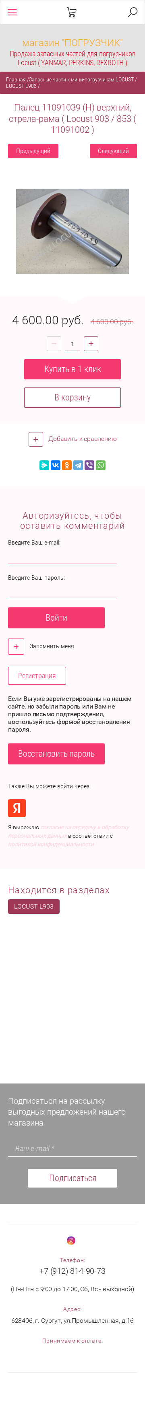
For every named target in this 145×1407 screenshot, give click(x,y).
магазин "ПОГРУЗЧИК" (72, 43)
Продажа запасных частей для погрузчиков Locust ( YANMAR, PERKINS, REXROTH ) (73, 58)
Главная (16, 79)
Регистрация (37, 675)
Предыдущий (33, 151)
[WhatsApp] (101, 465)
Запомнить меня (51, 646)
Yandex (17, 808)
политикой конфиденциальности (51, 844)
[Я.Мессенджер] (44, 465)
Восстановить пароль (56, 754)
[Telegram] (78, 465)
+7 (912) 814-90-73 (72, 1271)
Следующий (113, 151)
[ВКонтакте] (55, 465)
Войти (56, 618)
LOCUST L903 (21, 86)
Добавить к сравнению (82, 439)
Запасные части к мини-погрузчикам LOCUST (81, 79)
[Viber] (89, 465)
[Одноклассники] (67, 465)
